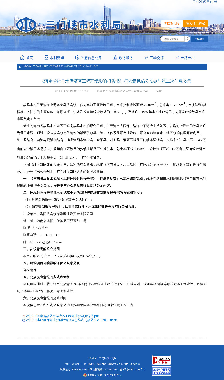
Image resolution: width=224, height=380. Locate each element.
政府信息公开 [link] (91, 57)
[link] (124, 57)
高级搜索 (199, 39)
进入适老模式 (195, 23)
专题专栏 (188, 57)
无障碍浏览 (172, 23)
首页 (29, 57)
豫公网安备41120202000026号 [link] (104, 375)
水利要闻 (57, 57)
